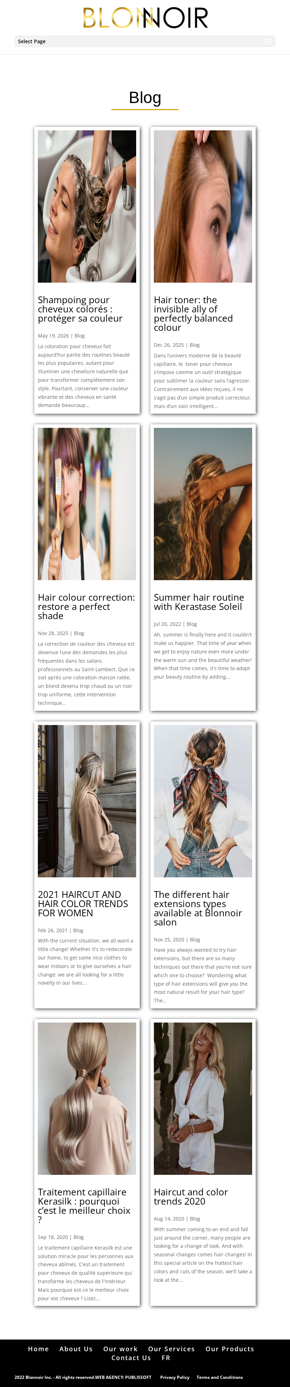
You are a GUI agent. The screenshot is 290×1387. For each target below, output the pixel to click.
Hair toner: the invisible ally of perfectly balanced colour (193, 313)
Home (38, 1348)
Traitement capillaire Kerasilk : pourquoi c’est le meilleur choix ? (84, 1205)
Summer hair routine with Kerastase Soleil (199, 602)
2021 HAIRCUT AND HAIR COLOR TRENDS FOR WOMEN (83, 903)
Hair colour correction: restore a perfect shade (86, 606)
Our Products (230, 1348)
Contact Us (131, 1357)
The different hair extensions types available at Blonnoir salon (198, 908)
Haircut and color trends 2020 (191, 1196)
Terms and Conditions (220, 1377)
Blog (80, 335)
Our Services (171, 1348)
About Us (76, 1348)
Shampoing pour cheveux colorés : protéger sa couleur (80, 308)
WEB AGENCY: (109, 1377)
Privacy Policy (175, 1377)
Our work (120, 1348)
